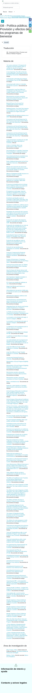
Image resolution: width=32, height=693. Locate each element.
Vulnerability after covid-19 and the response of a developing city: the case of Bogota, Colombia (17, 595)
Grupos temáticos (5, 676)
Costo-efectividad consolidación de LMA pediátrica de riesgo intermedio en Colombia (17, 141)
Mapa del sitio (4, 685)
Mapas (9, 17)
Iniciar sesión (15, 17)
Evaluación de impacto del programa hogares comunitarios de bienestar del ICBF (16, 221)
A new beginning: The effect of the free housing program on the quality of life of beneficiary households (16, 73)
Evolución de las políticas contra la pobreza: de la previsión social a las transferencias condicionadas (15, 242)
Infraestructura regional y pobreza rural (16, 295)
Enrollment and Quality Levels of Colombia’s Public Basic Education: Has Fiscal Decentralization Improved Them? (17, 199)
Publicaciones (4, 17)
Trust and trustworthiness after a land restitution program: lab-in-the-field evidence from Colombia (16, 541)
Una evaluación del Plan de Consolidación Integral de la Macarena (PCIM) (16, 551)
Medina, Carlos (10, 655)
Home (1, 16)
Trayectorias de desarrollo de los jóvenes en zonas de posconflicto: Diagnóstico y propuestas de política (17, 527)
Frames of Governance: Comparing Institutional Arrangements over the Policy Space (17, 261)
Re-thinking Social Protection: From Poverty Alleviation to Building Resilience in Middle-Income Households (17, 448)
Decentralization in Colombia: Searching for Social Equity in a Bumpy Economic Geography (17, 152)
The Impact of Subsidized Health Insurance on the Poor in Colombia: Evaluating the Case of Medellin (15, 515)
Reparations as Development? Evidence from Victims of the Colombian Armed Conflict (17, 460)
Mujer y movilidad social (12, 381)
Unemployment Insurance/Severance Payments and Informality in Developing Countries (16, 577)
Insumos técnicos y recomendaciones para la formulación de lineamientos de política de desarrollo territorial (16, 301)
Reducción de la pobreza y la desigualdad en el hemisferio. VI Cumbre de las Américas (17, 455)
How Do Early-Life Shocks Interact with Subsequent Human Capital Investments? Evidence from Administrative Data (17, 272)
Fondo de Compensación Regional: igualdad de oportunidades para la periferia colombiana (15, 254)
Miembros (10, 16)
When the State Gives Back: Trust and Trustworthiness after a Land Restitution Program (16, 620)
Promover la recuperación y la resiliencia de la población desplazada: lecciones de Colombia (17, 430)
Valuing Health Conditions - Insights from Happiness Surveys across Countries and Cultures (17, 589)
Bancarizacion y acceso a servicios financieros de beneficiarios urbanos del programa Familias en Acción (17, 98)
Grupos (23, 16)
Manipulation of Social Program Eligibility (17, 361)
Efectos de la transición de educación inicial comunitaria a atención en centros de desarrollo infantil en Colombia (17, 168)
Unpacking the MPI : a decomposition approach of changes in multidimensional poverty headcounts (17, 582)
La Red (5, 16)
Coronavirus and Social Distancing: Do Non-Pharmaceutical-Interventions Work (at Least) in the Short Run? (17, 121)
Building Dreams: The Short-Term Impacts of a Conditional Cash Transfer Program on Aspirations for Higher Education (17, 110)
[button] (30, 19)
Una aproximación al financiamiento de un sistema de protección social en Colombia (16, 546)
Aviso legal (3, 688)
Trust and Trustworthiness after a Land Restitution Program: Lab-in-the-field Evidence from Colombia (16, 534)
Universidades (17, 16)
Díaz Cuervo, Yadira (11, 649)
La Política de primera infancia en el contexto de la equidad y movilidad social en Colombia (17, 313)
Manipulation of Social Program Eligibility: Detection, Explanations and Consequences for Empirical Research (17, 367)
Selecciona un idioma (24, 17)
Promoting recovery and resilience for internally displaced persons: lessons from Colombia (16, 425)
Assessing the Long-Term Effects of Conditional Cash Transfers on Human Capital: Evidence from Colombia (16, 91)
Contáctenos (4, 689)
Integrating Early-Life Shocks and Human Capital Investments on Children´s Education (17, 308)
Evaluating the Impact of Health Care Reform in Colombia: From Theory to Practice (16, 236)
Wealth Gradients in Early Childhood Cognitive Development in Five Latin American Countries (16, 601)
